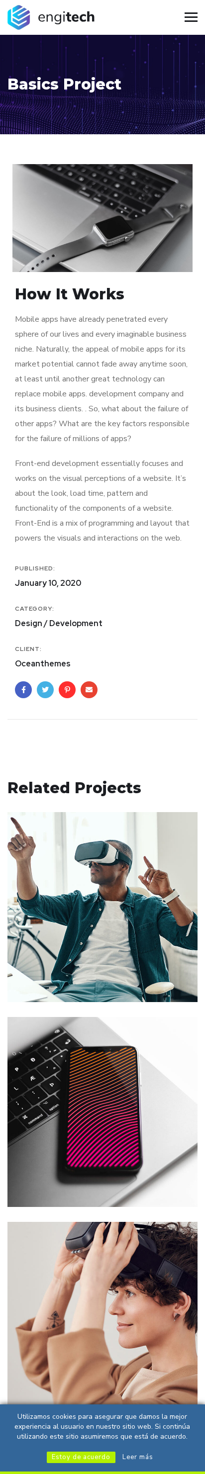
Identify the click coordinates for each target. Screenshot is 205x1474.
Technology (75, 1186)
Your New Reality (67, 1376)
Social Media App (68, 1171)
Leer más (137, 1457)
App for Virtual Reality (81, 966)
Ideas (62, 981)
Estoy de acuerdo (81, 1457)
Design (34, 981)
